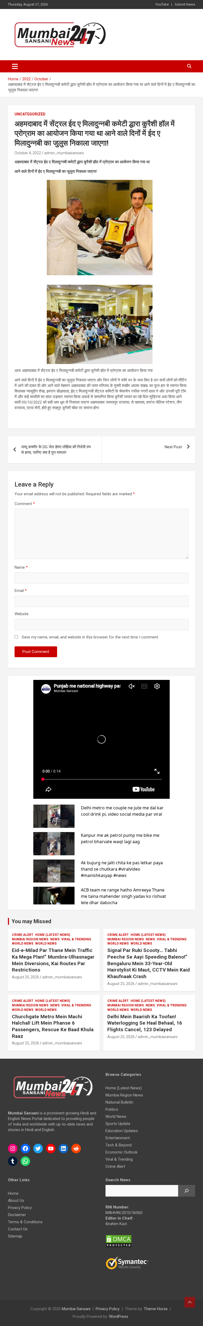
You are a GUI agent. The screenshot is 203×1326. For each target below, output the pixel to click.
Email (21, 590)
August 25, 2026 (25, 977)
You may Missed (31, 921)
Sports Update (117, 1123)
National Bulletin (119, 1102)
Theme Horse (156, 1308)
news (54, 939)
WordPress (118, 1316)
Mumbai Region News (30, 939)
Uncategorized (30, 114)
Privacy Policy (20, 1207)
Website (22, 613)
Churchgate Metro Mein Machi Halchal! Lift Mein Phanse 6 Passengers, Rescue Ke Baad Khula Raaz (53, 1026)
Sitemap (15, 1236)
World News (22, 943)
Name (21, 567)
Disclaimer (17, 1214)
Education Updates (121, 1130)
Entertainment (117, 1138)
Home (13, 1193)
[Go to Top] (189, 1302)
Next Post (173, 447)
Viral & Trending (76, 939)
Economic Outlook (121, 1152)
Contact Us (17, 1229)
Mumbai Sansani (76, 1308)
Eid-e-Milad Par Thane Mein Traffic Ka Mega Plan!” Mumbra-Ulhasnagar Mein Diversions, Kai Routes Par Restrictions (53, 960)
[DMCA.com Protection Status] (118, 1237)
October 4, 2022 (28, 153)
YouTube (162, 4)
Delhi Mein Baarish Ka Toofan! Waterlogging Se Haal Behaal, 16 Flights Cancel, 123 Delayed (144, 1023)
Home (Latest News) (52, 935)
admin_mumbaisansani (64, 153)
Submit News (185, 4)
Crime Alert (22, 935)
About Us (16, 1200)
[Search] (186, 1191)
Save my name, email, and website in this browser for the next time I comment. (90, 637)
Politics (111, 1109)
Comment (25, 503)
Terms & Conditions (25, 1222)
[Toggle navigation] (15, 66)
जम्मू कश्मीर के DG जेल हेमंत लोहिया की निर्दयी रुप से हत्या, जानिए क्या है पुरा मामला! (56, 450)
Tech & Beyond (118, 1145)
